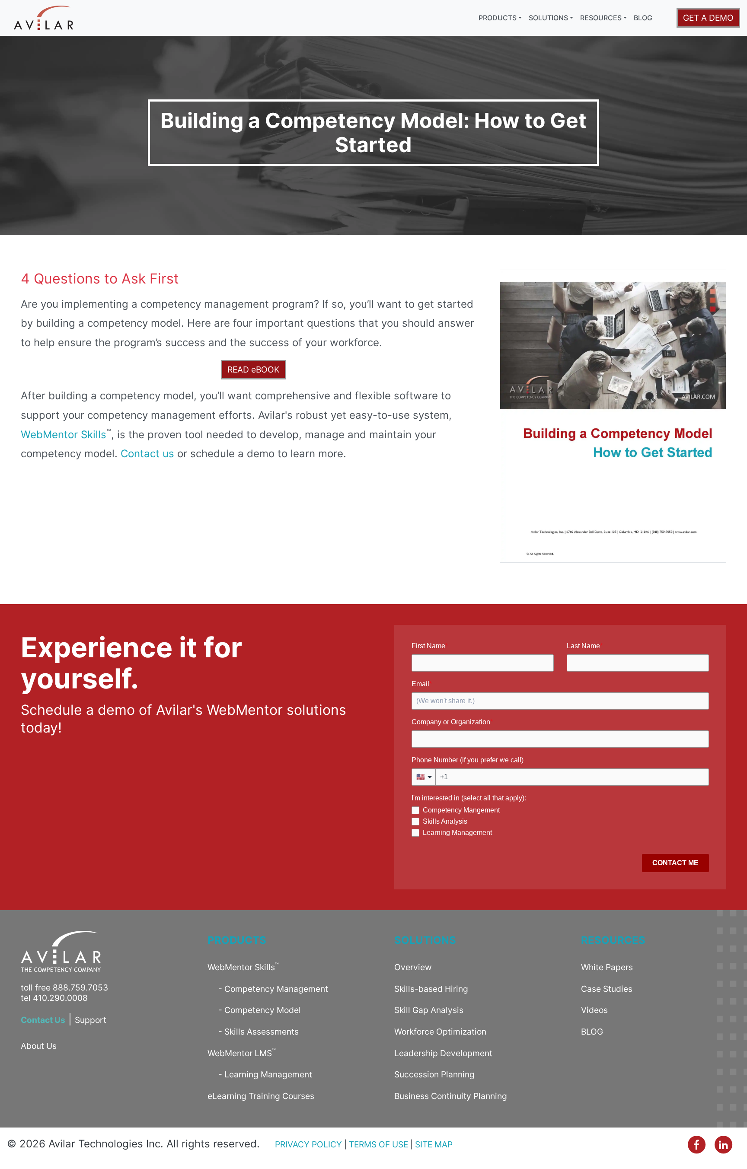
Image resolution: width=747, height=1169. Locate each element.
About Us (39, 1046)
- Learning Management (260, 1074)
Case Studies (606, 989)
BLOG (643, 17)
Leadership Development (443, 1053)
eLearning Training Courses (261, 1096)
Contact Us (43, 1020)
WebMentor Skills (63, 434)
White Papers (607, 967)
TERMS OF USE (378, 1144)
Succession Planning (434, 1074)
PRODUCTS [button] (498, 17)
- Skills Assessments (253, 1031)
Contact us (147, 453)
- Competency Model (254, 1010)
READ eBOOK (253, 369)
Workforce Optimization (440, 1031)
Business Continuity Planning (450, 1096)
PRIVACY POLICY (308, 1144)
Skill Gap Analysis (428, 1010)
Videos (594, 1010)
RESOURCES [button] (601, 17)
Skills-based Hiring (431, 989)
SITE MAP (434, 1144)
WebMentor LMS (242, 1052)
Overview (413, 967)
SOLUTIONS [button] (548, 17)
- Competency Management (268, 989)
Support (90, 1020)
